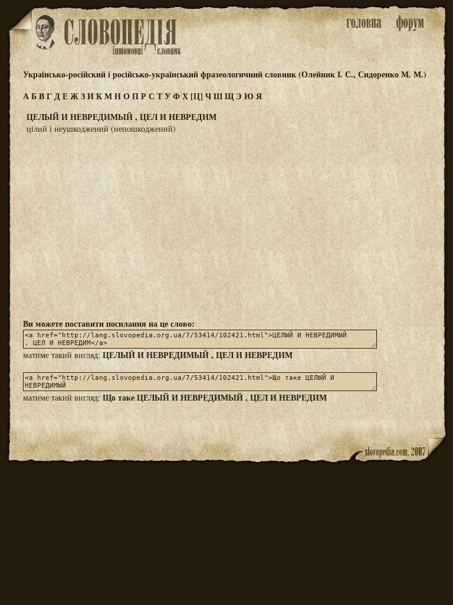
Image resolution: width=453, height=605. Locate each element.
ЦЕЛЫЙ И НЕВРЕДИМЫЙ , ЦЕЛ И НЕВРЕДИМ (198, 355)
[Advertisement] (226, 225)
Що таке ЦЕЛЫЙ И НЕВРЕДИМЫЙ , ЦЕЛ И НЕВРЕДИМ (215, 397)
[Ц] (197, 96)
